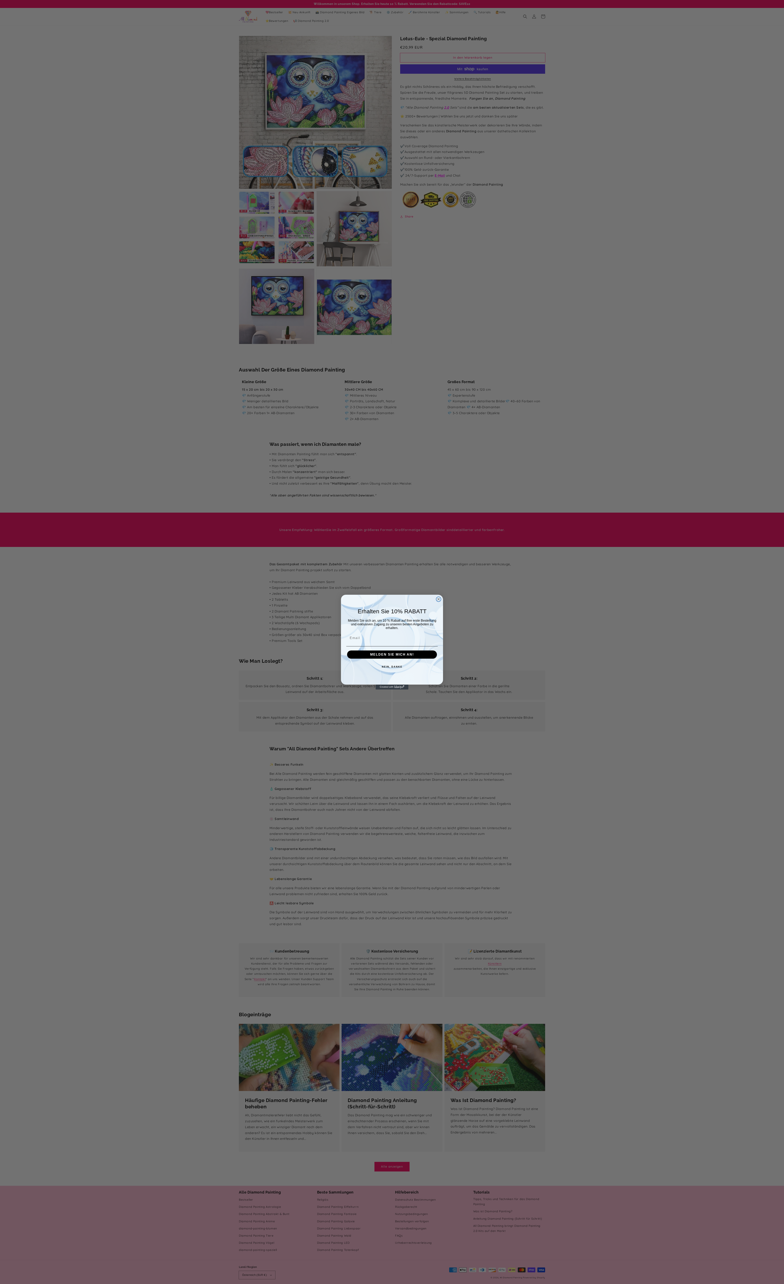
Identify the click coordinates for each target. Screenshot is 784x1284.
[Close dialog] (438, 599)
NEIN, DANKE (392, 666)
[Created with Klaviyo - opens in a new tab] (392, 687)
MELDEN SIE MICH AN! (392, 654)
